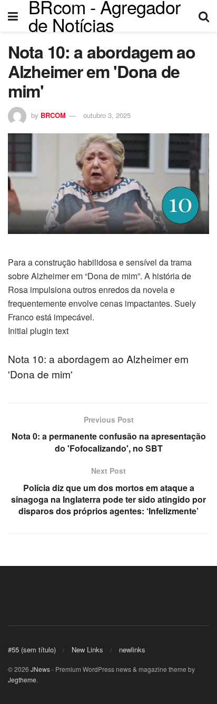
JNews (40, 668)
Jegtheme (22, 679)
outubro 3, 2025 (107, 115)
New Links (87, 649)
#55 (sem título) (32, 649)
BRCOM (53, 115)
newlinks (132, 649)
